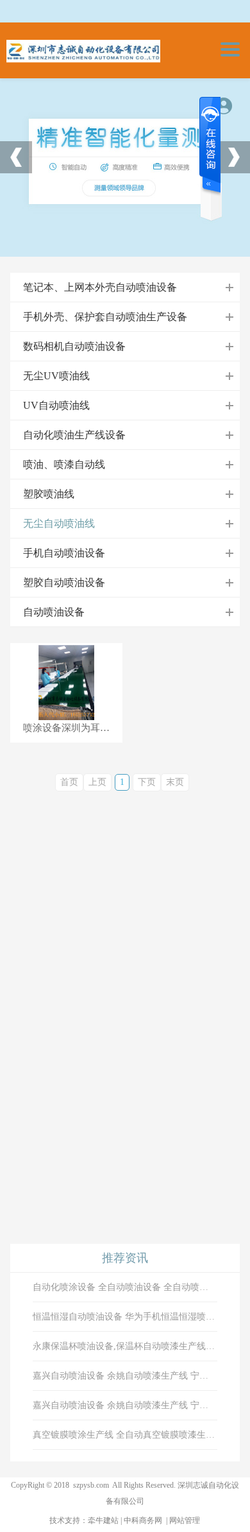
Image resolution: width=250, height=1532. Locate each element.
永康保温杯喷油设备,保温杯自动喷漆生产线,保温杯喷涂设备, (125, 1346)
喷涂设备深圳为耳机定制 (73, 728)
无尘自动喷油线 (59, 523)
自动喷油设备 (54, 612)
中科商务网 (143, 1520)
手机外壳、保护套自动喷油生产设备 (105, 316)
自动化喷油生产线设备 (74, 434)
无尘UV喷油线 (56, 375)
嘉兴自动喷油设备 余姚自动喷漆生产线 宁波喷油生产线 (125, 1376)
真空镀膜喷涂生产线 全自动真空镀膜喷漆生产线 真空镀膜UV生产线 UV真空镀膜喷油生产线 (125, 1435)
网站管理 (184, 1520)
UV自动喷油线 (56, 405)
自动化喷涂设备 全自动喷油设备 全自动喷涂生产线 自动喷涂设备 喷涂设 (125, 1287)
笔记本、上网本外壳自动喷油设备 (100, 287)
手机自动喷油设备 (64, 552)
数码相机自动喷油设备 (74, 346)
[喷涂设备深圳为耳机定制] (66, 682)
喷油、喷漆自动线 (64, 464)
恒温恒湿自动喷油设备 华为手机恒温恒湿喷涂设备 (125, 1316)
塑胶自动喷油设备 (64, 582)
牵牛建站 (103, 1520)
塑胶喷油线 (48, 493)
